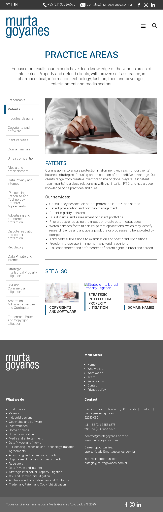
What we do (95, 373)
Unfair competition (21, 158)
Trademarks (16, 100)
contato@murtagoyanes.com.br (109, 4)
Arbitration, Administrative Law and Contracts (22, 304)
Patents (14, 109)
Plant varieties (18, 140)
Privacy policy (96, 389)
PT (8, 5)
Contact (92, 385)
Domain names (19, 149)
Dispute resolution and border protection (21, 234)
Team (91, 377)
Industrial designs (20, 118)
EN (15, 5)
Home (91, 364)
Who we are (95, 369)
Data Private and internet (20, 258)
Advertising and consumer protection (19, 218)
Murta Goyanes (27, 27)
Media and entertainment (18, 169)
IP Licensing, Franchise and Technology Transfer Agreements (18, 199)
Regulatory (15, 247)
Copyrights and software (19, 129)
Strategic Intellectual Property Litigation (22, 272)
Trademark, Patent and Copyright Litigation (21, 320)
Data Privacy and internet (20, 181)
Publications (95, 381)
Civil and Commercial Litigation (16, 288)
